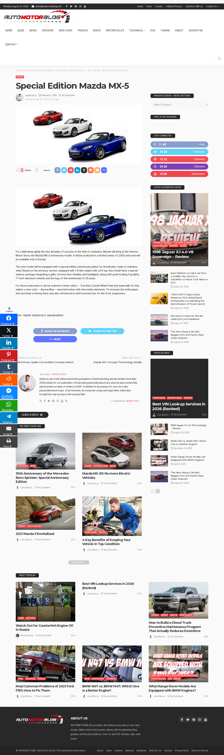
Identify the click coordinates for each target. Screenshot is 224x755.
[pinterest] (179, 159)
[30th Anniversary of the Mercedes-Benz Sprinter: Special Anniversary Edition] (45, 451)
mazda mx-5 (39, 315)
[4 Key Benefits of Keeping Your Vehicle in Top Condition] (112, 516)
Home (8, 30)
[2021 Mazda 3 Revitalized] (45, 513)
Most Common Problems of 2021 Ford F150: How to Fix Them (45, 688)
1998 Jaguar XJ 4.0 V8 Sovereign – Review (173, 254)
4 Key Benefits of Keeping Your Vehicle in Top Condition (106, 542)
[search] (219, 59)
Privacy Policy (181, 750)
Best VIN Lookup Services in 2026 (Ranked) (178, 406)
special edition (55, 315)
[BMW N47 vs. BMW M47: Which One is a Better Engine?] (112, 663)
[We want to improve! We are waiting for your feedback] (159, 320)
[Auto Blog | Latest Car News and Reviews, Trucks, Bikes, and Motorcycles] (40, 719)
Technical (136, 30)
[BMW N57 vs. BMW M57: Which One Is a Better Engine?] (159, 445)
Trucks (83, 30)
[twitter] (179, 152)
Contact (11, 44)
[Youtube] (179, 174)
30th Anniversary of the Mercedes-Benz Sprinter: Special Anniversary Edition (42, 478)
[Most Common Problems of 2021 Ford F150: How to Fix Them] (45, 663)
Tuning (165, 30)
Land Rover (156, 675)
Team (149, 6)
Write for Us (155, 750)
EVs (152, 30)
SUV (170, 678)
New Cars (65, 30)
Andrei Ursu (31, 95)
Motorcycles (115, 30)
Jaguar (156, 242)
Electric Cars (101, 466)
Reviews (48, 30)
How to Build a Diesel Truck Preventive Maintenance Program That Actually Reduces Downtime (175, 627)
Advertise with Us (194, 6)
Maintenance (186, 615)
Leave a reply (30, 414)
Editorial (129, 750)
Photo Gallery (34, 526)
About (140, 6)
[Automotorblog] (37, 16)
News (33, 30)
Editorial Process (174, 6)
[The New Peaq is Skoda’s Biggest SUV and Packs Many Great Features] (159, 335)
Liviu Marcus (26, 487)
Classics (167, 242)
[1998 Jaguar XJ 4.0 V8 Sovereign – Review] (179, 229)
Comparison (159, 398)
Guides (164, 615)
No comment (68, 95)
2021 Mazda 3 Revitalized (35, 534)
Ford (20, 678)
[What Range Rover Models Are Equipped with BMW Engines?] (159, 461)
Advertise (196, 30)
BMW (87, 678)
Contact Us (211, 6)
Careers (159, 6)
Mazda (20, 77)
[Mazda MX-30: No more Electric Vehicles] (112, 451)
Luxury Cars (192, 242)
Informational (174, 398)
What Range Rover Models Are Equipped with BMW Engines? (172, 688)
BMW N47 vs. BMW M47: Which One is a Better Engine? (110, 688)
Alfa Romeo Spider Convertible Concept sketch (45, 362)
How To (173, 615)
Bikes (97, 30)
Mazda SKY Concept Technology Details (117, 362)
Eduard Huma (27, 635)
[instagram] (179, 167)
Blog (21, 30)
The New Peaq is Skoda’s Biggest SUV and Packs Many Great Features (187, 334)
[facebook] (179, 144)
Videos (183, 245)
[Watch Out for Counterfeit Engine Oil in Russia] (45, 602)
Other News (91, 532)
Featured (178, 242)
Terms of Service (199, 750)
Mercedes (23, 466)
